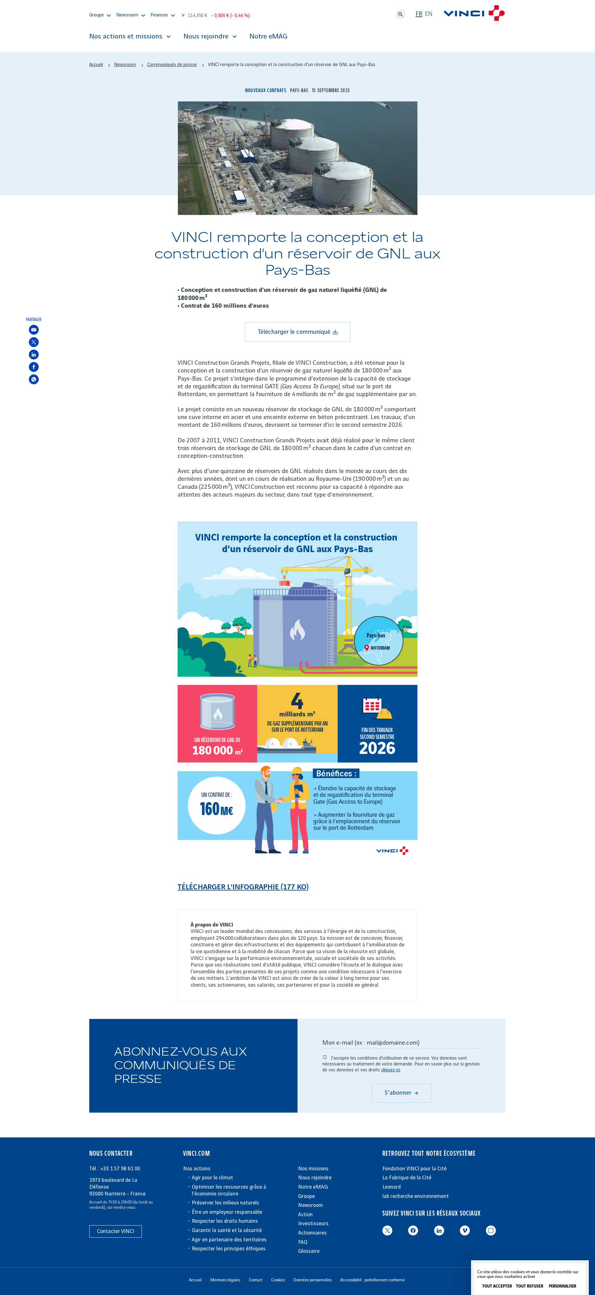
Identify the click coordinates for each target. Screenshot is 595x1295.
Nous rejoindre (315, 1178)
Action (305, 1214)
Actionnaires (312, 1233)
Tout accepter (497, 1286)
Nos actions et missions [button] (125, 36)
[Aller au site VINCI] (474, 14)
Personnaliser (562, 1286)
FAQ (302, 1242)
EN (429, 14)
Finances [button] (159, 15)
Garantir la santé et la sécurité (227, 1230)
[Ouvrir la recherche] (401, 14)
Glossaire (309, 1251)
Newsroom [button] (127, 15)
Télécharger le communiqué (294, 332)
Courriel (34, 329)
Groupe (306, 1196)
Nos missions (313, 1169)
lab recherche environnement (415, 1196)
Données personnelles (312, 1280)
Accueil (96, 64)
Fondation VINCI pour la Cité (414, 1169)
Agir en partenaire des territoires (229, 1240)
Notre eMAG (268, 36)
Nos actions (196, 1169)
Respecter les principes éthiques (229, 1249)
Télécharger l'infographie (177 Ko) (243, 887)
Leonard (391, 1187)
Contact (255, 1280)
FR (419, 14)
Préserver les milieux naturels (225, 1203)
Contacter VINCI (115, 1231)
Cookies (278, 1280)
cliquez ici (390, 1070)
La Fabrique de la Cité (406, 1178)
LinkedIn (34, 354)
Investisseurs (313, 1223)
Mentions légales (225, 1280)
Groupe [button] (96, 15)
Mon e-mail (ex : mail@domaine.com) (370, 1043)
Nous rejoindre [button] (205, 36)
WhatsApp (34, 379)
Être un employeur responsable (227, 1212)
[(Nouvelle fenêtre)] (297, 859)
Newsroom (310, 1205)
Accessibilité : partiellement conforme (372, 1280)
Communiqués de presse (172, 64)
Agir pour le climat (212, 1178)
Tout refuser (529, 1286)
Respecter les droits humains (225, 1221)
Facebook (34, 367)
